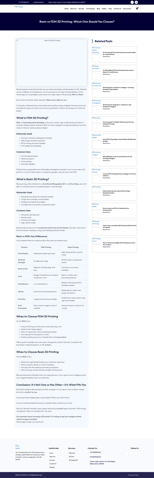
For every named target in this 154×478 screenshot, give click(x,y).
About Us (73, 9)
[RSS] (136, 453)
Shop (110, 9)
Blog (98, 9)
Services (81, 9)
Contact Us (117, 9)
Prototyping (90, 9)
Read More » (107, 56)
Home (67, 9)
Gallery (104, 9)
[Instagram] (131, 453)
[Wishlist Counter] (133, 8)
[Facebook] (127, 453)
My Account (127, 9)
